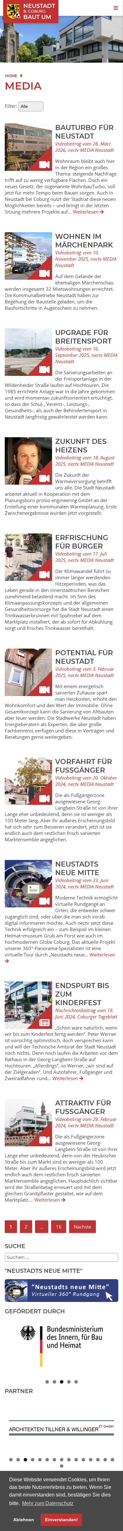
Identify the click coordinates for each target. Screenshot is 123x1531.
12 (90, 1459)
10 (76, 1459)
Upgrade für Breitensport (83, 336)
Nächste (82, 1226)
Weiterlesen (86, 211)
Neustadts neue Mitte (77, 868)
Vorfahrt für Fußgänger (83, 766)
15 (112, 1459)
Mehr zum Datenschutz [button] (47, 1503)
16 (59, 1226)
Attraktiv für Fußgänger (83, 1107)
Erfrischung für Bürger (81, 542)
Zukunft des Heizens (81, 445)
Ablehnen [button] (23, 1519)
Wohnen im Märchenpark (84, 240)
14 (105, 1459)
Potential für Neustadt (84, 657)
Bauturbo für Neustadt (84, 131)
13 (98, 1459)
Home (11, 75)
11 (83, 1459)
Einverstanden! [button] (61, 1519)
